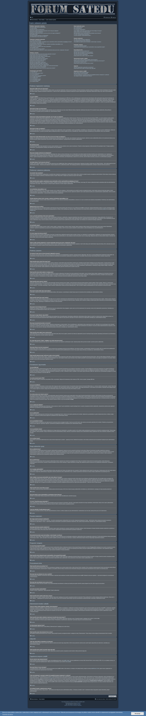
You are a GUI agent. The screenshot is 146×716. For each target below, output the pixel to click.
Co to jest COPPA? (33, 28)
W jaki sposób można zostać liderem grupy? (82, 31)
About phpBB (68, 661)
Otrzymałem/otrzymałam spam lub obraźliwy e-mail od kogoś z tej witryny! (87, 41)
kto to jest (51, 677)
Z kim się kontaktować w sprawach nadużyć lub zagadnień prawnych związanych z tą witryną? (91, 74)
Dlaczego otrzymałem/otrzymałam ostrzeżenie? (39, 63)
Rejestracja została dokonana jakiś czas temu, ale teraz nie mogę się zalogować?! (45, 33)
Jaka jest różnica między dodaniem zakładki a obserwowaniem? (85, 59)
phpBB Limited (66, 660)
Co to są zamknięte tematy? (35, 80)
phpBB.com (32, 210)
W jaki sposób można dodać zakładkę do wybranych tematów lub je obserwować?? (89, 60)
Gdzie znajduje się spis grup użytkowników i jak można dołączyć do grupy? (88, 30)
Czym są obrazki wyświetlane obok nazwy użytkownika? (40, 46)
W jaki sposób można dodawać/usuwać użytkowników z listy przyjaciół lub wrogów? (89, 46)
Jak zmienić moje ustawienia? (35, 40)
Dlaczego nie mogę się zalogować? (36, 31)
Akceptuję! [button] (137, 713)
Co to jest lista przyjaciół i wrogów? (80, 45)
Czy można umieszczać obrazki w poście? (38, 75)
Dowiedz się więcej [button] (7, 714)
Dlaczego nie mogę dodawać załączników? (38, 62)
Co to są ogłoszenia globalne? (35, 76)
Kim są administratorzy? (78, 27)
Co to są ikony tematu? (34, 81)
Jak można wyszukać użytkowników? (81, 54)
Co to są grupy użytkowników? (79, 29)
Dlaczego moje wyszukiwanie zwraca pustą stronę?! (83, 53)
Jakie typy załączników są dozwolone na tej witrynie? (83, 67)
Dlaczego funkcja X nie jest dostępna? (81, 73)
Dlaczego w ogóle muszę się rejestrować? (38, 27)
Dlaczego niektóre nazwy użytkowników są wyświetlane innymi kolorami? (87, 33)
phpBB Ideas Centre (95, 668)
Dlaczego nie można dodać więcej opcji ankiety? (39, 58)
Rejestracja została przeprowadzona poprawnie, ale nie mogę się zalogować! (44, 30)
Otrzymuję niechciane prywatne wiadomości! (82, 40)
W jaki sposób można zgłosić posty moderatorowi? (39, 64)
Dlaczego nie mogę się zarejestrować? (37, 29)
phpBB (71, 701)
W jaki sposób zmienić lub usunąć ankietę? (38, 59)
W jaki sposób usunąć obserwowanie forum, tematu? (83, 63)
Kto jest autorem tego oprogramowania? (81, 72)
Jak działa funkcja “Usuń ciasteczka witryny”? (38, 36)
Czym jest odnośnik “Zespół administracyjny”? (82, 35)
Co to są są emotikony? (34, 74)
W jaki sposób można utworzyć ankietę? (37, 57)
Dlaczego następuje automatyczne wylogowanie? (39, 35)
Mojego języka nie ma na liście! (35, 45)
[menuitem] (31, 17)
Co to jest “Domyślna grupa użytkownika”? (82, 34)
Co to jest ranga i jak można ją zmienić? (37, 48)
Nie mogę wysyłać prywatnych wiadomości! (82, 39)
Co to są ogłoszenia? (34, 77)
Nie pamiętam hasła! (33, 34)
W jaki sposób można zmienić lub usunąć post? (39, 55)
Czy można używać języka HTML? (36, 73)
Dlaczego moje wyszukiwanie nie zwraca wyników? (83, 52)
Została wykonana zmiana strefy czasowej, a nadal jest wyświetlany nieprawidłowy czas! (46, 44)
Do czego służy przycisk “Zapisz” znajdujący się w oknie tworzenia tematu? (44, 65)
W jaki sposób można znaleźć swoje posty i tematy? (83, 55)
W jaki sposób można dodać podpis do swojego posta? (40, 56)
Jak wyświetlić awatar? (34, 47)
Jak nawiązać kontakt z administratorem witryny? (83, 75)
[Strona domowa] (73, 8)
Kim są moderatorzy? (78, 28)
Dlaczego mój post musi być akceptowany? (38, 66)
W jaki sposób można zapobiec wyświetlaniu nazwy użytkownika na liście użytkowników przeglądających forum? (51, 41)
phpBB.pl (104, 209)
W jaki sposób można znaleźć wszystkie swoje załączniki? (85, 68)
